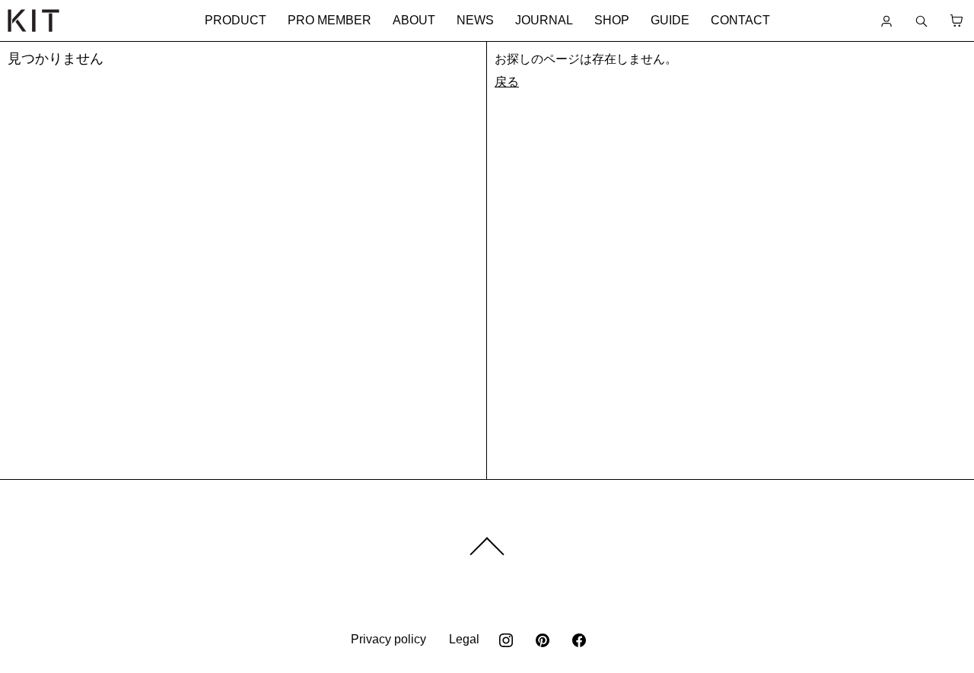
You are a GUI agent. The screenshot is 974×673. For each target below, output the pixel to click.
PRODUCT (235, 20)
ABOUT (414, 20)
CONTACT (740, 20)
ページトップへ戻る (487, 547)
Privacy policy (388, 639)
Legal (464, 639)
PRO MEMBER (329, 20)
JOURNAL (544, 20)
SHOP (611, 20)
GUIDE (670, 20)
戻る (507, 81)
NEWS (475, 20)
